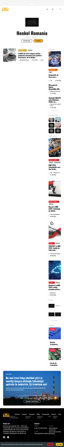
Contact (38, 41)
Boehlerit (52, 293)
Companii (32, 414)
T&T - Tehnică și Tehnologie (51, 80)
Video (38, 414)
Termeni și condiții (28, 417)
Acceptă (59, 444)
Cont (59, 414)
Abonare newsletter (32, 401)
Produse (24, 414)
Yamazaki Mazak (55, 214)
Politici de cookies (39, 417)
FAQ (50, 416)
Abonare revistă (55, 417)
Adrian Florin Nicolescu (55, 105)
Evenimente (45, 414)
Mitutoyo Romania (55, 91)
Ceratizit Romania (55, 253)
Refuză (50, 444)
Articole (17, 414)
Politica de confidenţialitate (13, 417)
